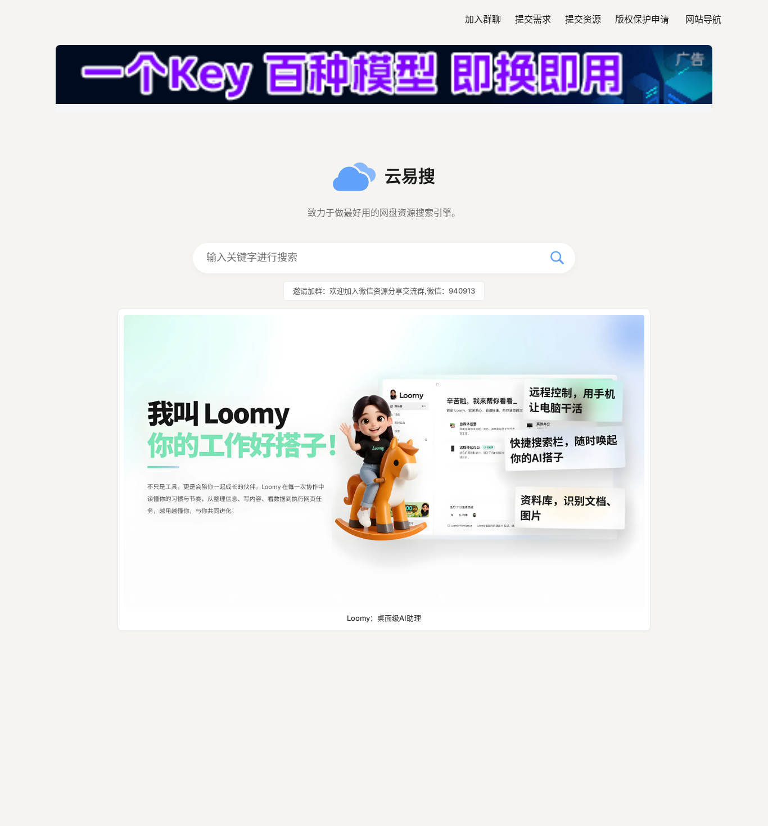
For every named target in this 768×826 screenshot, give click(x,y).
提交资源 (583, 19)
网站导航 (703, 19)
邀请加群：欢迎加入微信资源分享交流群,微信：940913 (384, 290)
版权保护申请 (642, 19)
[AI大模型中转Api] (384, 78)
